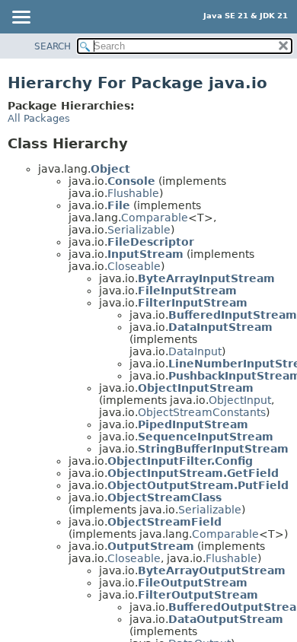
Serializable (139, 230)
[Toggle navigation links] (21, 18)
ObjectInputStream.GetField (193, 473)
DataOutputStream (225, 619)
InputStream (145, 254)
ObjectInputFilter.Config (180, 461)
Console (131, 181)
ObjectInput (240, 400)
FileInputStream (187, 290)
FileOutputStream (193, 583)
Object (110, 169)
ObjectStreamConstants (202, 412)
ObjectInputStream (196, 388)
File (118, 205)
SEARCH (52, 46)
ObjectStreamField (164, 522)
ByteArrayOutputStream (212, 570)
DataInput (195, 351)
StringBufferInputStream (213, 449)
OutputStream (150, 546)
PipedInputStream (193, 424)
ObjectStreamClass (164, 497)
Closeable (134, 266)
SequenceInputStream (205, 437)
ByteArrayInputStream (206, 278)
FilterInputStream (193, 303)
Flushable (133, 193)
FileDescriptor (150, 242)
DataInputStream (220, 327)
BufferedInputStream (232, 315)
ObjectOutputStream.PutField (198, 485)
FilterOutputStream (198, 595)
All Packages (39, 118)
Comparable (154, 217)
